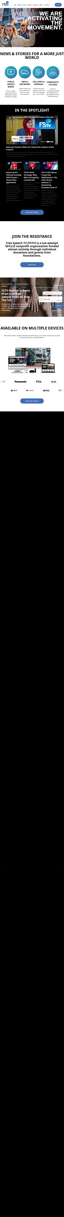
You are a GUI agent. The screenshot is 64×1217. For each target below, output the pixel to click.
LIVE (15, 5)
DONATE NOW (32, 264)
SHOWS (19, 5)
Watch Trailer (33, 873)
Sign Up (59, 305)
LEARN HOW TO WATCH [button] (32, 401)
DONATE (58, 4)
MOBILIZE (35, 5)
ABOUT (41, 5)
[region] (32, 27)
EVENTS (29, 5)
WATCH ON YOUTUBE (32, 212)
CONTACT (47, 5)
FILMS (24, 5)
